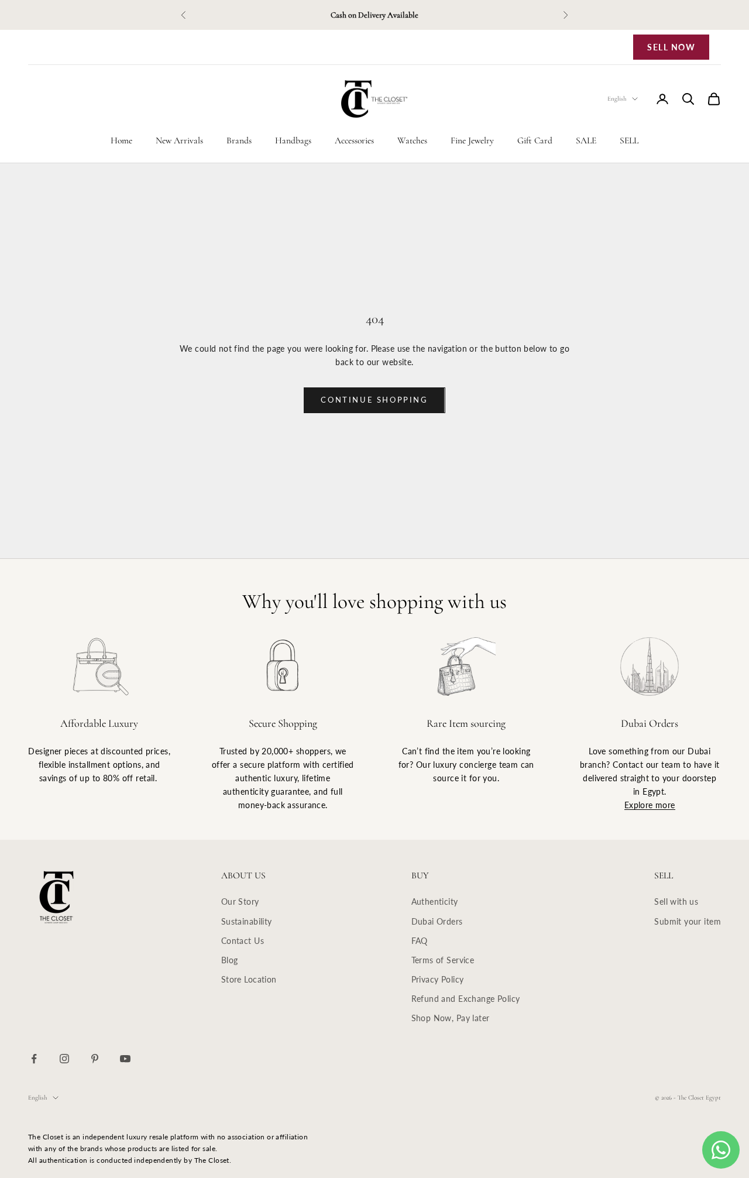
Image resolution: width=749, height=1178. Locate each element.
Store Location (249, 979)
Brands (239, 140)
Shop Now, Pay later (450, 1018)
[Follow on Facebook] (34, 1058)
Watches (412, 140)
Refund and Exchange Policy (465, 999)
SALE (586, 140)
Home (121, 140)
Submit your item (687, 921)
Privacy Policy (437, 979)
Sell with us (676, 901)
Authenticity (434, 901)
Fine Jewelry (472, 140)
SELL (629, 140)
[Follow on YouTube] (125, 1058)
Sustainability (246, 921)
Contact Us (242, 941)
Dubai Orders (437, 921)
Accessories (354, 140)
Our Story (240, 901)
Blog (229, 960)
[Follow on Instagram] (64, 1058)
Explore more (649, 805)
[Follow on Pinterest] (95, 1058)
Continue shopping (374, 399)
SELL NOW (671, 47)
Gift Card (534, 140)
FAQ (419, 941)
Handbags (293, 140)
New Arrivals (179, 140)
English (616, 98)
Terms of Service (443, 960)
